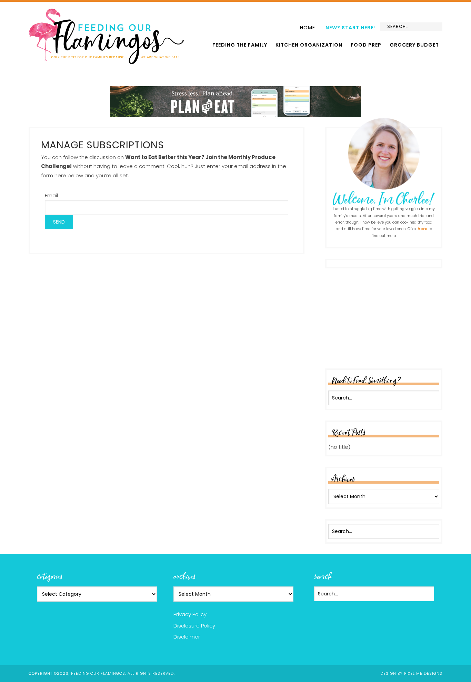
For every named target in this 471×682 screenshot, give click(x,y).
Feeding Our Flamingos (106, 36)
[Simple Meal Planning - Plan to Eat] (235, 114)
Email (51, 195)
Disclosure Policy (194, 625)
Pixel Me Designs (423, 673)
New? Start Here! (350, 27)
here (423, 228)
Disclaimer (186, 636)
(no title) (339, 447)
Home (307, 27)
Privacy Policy (190, 614)
